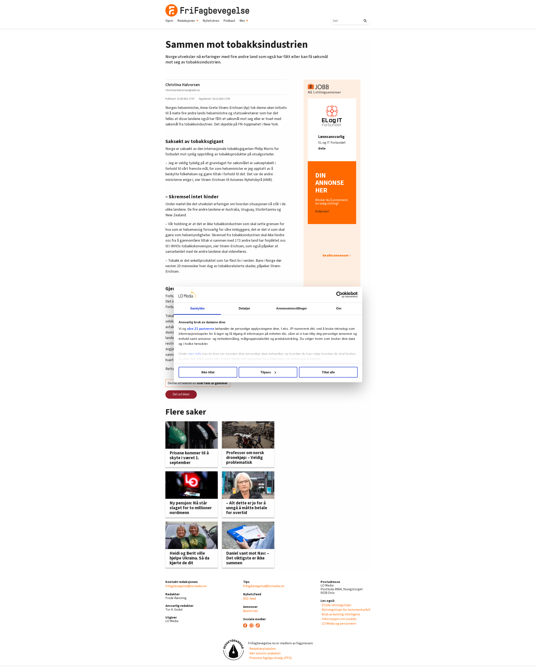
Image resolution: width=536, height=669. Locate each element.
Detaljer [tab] (244, 308)
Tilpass (265, 372)
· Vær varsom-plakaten (264, 653)
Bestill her (250, 611)
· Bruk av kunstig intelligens (340, 614)
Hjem (169, 20)
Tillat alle (328, 372)
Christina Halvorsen (182, 85)
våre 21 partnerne (200, 328)
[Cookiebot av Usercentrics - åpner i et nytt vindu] (339, 294)
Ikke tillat (207, 372)
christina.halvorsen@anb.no (182, 90)
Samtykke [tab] (197, 308)
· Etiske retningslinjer (336, 605)
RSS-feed (249, 598)
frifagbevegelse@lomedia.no (186, 586)
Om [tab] (338, 308)
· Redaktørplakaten (262, 648)
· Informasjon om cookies (339, 619)
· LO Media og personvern (338, 623)
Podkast (229, 20)
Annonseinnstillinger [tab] (291, 308)
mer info (194, 354)
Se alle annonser (335, 255)
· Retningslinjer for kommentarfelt (346, 609)
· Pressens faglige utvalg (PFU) (270, 658)
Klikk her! (322, 212)
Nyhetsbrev (211, 20)
